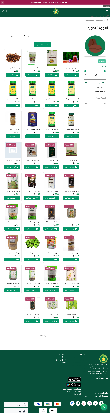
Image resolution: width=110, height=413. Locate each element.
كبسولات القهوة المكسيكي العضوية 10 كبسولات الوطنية (71, 314)
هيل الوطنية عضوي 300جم (51, 222)
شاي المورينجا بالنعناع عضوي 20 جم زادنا (51, 68)
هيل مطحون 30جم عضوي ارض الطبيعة (32, 99)
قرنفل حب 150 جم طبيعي (13, 68)
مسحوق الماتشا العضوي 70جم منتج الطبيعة (12, 191)
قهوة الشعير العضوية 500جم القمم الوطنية (12, 160)
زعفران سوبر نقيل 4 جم (72, 68)
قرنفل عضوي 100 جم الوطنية (51, 283)
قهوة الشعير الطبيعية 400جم (71, 253)
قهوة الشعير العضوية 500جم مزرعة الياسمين (32, 160)
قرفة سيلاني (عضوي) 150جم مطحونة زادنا (32, 68)
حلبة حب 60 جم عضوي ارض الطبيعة (71, 129)
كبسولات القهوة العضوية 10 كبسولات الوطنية (51, 314)
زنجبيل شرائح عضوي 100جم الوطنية (12, 222)
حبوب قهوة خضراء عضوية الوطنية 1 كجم (32, 222)
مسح (101, 61)
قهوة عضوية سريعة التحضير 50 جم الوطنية (12, 283)
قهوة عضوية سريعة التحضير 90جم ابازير (32, 314)
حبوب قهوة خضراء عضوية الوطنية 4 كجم (71, 222)
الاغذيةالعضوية (100, 20)
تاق (105, 103)
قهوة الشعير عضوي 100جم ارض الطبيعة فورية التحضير (12, 129)
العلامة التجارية (101, 98)
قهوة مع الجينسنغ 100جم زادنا (71, 160)
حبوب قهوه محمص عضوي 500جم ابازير (51, 160)
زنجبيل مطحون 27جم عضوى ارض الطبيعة (51, 129)
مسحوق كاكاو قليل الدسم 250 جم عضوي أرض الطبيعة (32, 129)
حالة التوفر (102, 82)
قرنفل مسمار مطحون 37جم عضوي (71, 99)
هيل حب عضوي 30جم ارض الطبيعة (51, 99)
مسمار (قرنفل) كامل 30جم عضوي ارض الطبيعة (12, 99)
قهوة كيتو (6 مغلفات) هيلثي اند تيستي (32, 191)
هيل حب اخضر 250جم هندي (32, 253)
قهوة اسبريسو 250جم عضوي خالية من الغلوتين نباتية (51, 191)
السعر (104, 66)
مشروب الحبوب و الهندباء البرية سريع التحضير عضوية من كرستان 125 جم (51, 253)
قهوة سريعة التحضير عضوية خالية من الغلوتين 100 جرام (71, 191)
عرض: (12, 36)
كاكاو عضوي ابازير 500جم (72, 283)
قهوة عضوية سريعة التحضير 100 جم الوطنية (32, 283)
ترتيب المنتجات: (36, 36)
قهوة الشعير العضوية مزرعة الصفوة (12, 253)
